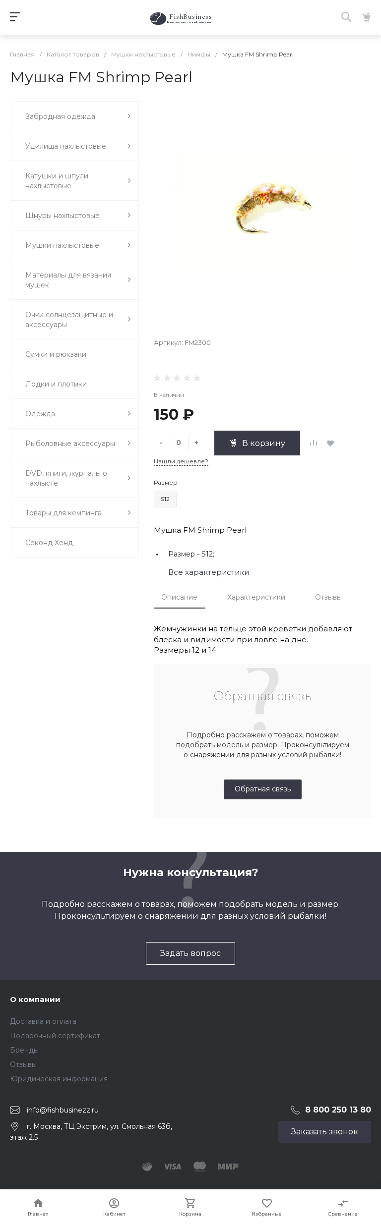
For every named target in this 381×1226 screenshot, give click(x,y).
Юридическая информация (59, 1078)
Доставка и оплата (43, 1021)
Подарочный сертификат (55, 1035)
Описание (179, 597)
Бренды (24, 1050)
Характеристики (256, 597)
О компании (35, 999)
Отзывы (328, 597)
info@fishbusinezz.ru (63, 1109)
